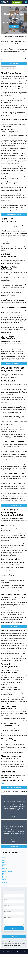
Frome (3, 865)
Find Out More (14, 626)
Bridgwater (4, 862)
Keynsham (4, 876)
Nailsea (4, 877)
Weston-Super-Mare (7, 871)
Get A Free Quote (14, 846)
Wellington (4, 870)
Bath (3, 873)
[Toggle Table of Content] (13, 68)
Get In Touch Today (14, 63)
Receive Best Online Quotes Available (14, 363)
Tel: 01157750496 (16, 2)
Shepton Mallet (5, 859)
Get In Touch (14, 936)
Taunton (4, 863)
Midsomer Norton (6, 866)
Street (3, 856)
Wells (3, 860)
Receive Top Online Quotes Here (14, 505)
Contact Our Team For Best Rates (14, 214)
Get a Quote (13, 26)
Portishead (4, 881)
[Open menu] (26, 2)
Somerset (4, 874)
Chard (3, 857)
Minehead (4, 882)
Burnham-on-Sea (6, 868)
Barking (2, 783)
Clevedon (4, 879)
